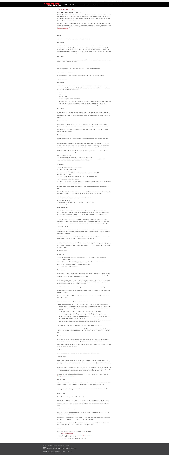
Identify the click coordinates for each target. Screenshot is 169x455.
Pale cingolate (77, 4)
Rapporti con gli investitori (112, 4)
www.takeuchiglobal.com (62, 28)
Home (65, 4)
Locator (97, 1)
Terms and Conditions (57, 445)
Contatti (112, 1)
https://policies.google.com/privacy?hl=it (65, 375)
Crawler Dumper (86, 4)
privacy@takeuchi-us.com (67, 433)
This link (44, 447)
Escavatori (71, 4)
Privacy (64, 445)
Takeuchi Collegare (103, 1)
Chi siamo (92, 1)
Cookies (67, 445)
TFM (108, 1)
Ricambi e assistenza (96, 4)
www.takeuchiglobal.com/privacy (84, 435)
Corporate (116, 1)
